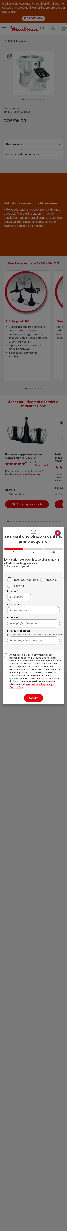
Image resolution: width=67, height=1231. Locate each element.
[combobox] (19, 597)
